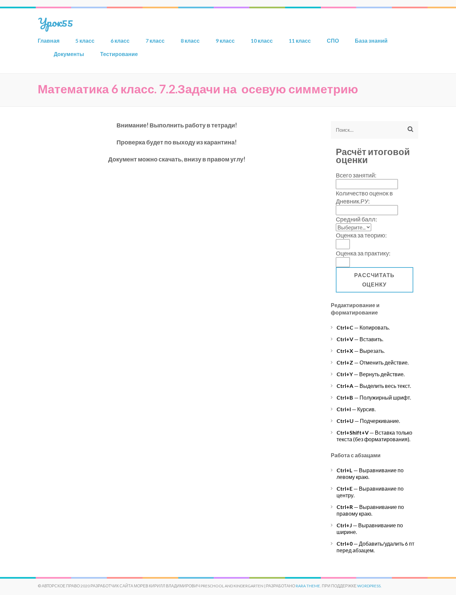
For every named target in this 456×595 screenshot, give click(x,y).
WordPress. (369, 585)
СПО (333, 40)
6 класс (120, 40)
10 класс (262, 40)
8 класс (190, 40)
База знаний (371, 40)
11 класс (300, 40)
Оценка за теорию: (361, 235)
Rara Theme (308, 585)
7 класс (155, 40)
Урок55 (55, 22)
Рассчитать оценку (374, 279)
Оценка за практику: (363, 253)
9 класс (225, 40)
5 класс (84, 40)
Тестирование (119, 54)
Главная (48, 40)
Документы (69, 54)
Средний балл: (356, 219)
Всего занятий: (356, 175)
